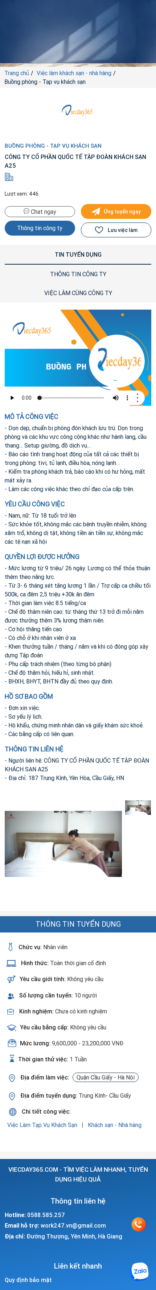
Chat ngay (42, 211)
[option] (63, 843)
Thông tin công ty (39, 228)
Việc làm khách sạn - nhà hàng (74, 73)
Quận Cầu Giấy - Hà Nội (106, 1077)
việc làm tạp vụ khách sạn (43, 1124)
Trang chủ (16, 73)
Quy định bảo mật (28, 1279)
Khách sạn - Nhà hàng (114, 1125)
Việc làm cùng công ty (78, 293)
